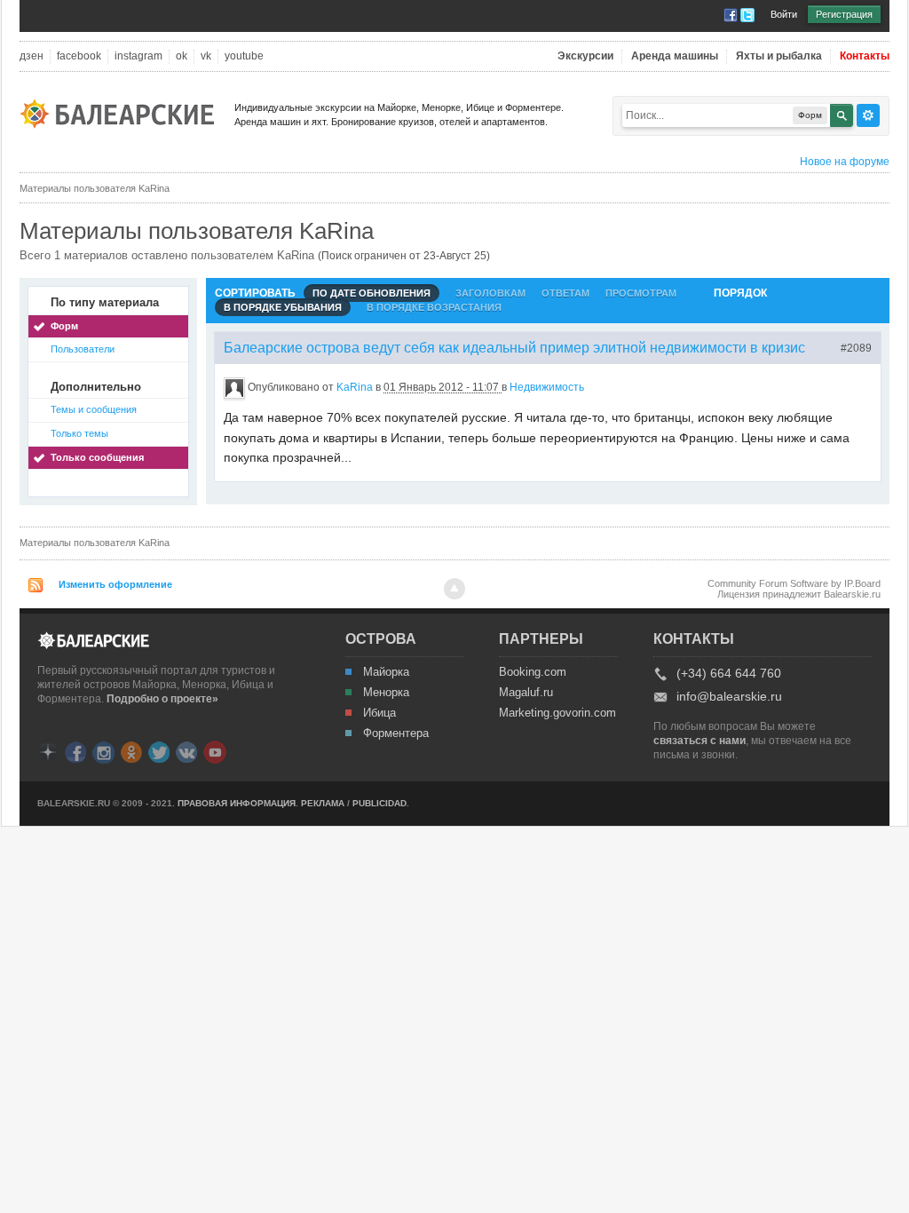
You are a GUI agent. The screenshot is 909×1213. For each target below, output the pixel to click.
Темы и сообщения (94, 409)
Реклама (322, 803)
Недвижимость (547, 387)
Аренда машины (674, 56)
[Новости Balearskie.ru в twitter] (159, 751)
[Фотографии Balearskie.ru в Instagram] (103, 751)
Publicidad (379, 803)
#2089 (856, 348)
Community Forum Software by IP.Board (794, 583)
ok (181, 56)
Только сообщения (97, 457)
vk (206, 56)
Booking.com (532, 672)
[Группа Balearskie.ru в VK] (186, 751)
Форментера (396, 733)
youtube (244, 56)
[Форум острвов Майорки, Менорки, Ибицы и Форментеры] (122, 112)
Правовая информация (237, 803)
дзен (31, 56)
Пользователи (83, 349)
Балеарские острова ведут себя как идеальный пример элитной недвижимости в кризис (514, 347)
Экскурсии (585, 56)
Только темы (79, 433)
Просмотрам (640, 293)
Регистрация (844, 14)
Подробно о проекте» (162, 699)
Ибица (379, 713)
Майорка (386, 672)
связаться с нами (699, 740)
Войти (784, 14)
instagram (138, 56)
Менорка (386, 692)
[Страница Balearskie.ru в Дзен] (48, 751)
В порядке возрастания (434, 307)
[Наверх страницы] (454, 588)
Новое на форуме (844, 161)
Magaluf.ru (526, 692)
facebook (79, 56)
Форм (64, 326)
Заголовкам (490, 293)
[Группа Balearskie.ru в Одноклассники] (131, 751)
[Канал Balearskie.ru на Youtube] (214, 751)
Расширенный (868, 115)
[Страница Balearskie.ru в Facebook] (75, 751)
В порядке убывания (283, 307)
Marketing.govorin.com (556, 713)
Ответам (565, 293)
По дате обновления (371, 293)
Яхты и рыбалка (779, 56)
